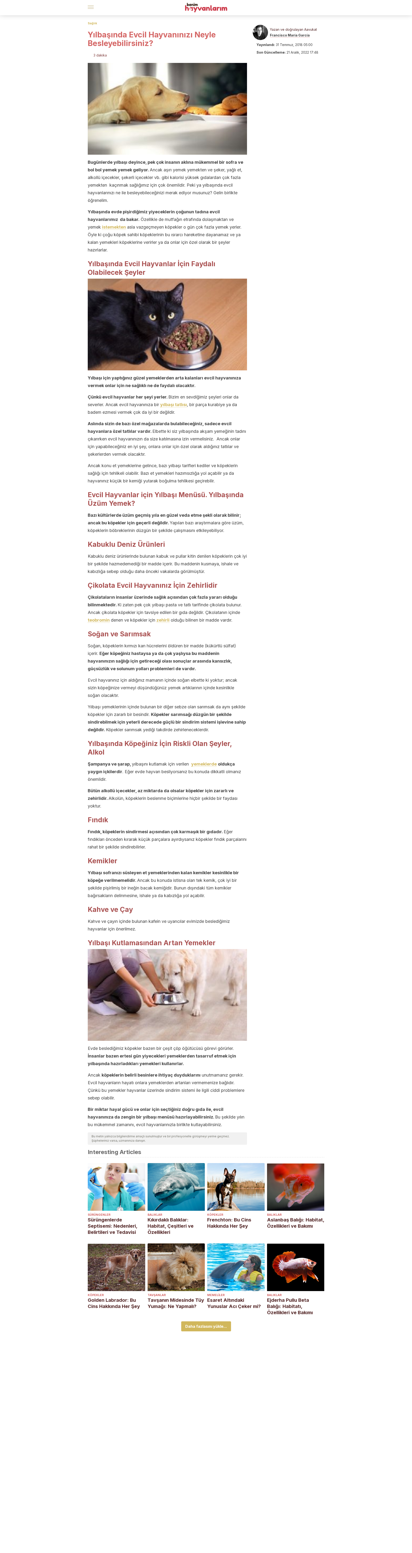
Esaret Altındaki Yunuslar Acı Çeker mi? (234, 1303)
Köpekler (215, 1214)
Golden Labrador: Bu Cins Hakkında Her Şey (114, 1303)
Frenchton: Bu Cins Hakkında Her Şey (229, 1223)
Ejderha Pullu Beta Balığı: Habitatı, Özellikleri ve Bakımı (290, 1306)
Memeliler (216, 1295)
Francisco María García (290, 35)
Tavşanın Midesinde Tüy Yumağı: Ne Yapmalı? (176, 1303)
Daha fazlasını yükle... (206, 1326)
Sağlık (92, 23)
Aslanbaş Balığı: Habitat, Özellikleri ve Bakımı (295, 1223)
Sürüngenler (99, 1214)
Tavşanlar (157, 1295)
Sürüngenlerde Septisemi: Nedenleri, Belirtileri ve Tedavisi (112, 1226)
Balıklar (155, 1214)
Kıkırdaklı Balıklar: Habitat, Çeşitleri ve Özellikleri (171, 1226)
